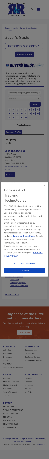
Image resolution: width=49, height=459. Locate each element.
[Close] (44, 186)
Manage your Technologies (24, 263)
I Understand (24, 270)
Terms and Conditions (24, 236)
